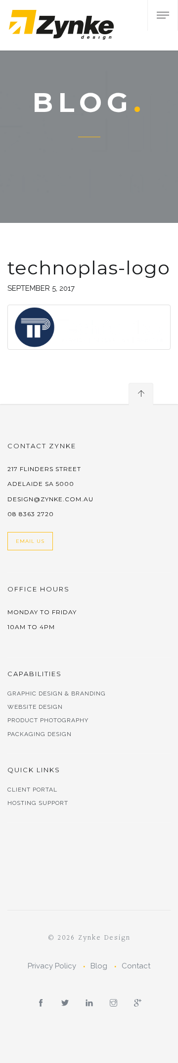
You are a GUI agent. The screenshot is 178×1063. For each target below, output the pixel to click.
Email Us (30, 541)
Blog (98, 965)
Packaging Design (39, 734)
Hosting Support (37, 802)
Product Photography (48, 720)
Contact (136, 965)
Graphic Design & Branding (56, 693)
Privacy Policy (52, 965)
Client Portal (32, 789)
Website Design (35, 706)
